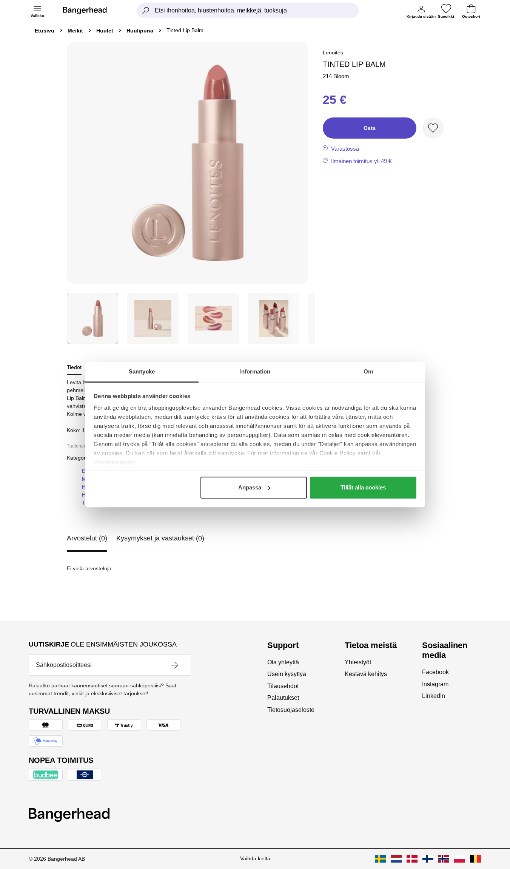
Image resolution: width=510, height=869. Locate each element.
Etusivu (44, 31)
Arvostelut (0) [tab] (87, 538)
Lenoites (333, 52)
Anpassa (249, 487)
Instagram (435, 684)
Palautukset (283, 698)
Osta (370, 128)
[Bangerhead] (91, 10)
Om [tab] (368, 371)
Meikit (75, 31)
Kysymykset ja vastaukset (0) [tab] (160, 538)
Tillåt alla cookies (363, 487)
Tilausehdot (283, 686)
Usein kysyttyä (286, 674)
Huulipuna (139, 31)
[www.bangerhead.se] (380, 858)
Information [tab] (254, 371)
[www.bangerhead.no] (444, 858)
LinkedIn (433, 696)
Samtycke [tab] (142, 371)
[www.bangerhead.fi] (428, 858)
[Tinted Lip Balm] (92, 318)
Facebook (435, 672)
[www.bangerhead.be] (475, 858)
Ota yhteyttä (283, 662)
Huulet (104, 31)
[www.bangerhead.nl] (396, 858)
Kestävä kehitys (366, 674)
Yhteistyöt (358, 662)
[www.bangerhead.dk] (412, 858)
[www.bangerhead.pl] (459, 858)
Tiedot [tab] (74, 367)
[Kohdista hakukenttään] (146, 11)
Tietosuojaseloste (290, 710)
